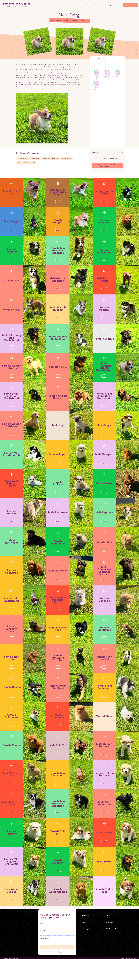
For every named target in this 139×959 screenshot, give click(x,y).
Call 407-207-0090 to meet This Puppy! (69, 20)
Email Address (44, 931)
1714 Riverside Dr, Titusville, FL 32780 (14, 6)
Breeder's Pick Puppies (16, 4)
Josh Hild (137, 55)
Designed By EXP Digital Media (10, 958)
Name (42, 923)
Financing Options (100, 5)
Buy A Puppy (85, 915)
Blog (109, 5)
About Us (89, 5)
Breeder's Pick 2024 (131, 958)
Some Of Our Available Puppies (74, 5)
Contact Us (117, 5)
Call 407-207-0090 (131, 5)
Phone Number (44, 938)
